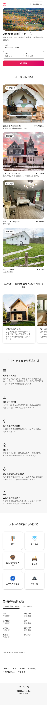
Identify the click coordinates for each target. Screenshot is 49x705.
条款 (26, 693)
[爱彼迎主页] (4, 4)
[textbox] (13, 56)
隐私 (20, 693)
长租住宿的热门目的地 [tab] (11, 606)
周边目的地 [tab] (27, 606)
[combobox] (23, 47)
